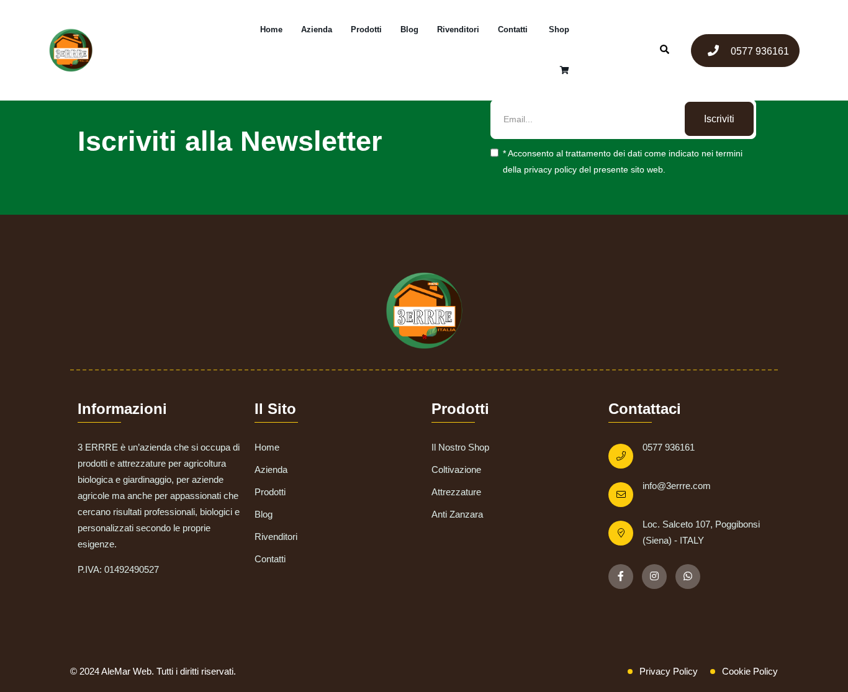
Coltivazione (456, 469)
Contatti (513, 29)
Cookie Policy (750, 671)
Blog (409, 29)
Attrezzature (456, 492)
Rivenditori (458, 29)
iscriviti (719, 119)
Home (271, 29)
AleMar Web (126, 671)
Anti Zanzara (457, 514)
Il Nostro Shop (460, 447)
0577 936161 (758, 51)
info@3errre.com (677, 485)
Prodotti (366, 29)
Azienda (316, 29)
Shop (559, 29)
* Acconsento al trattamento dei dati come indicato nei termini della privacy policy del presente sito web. (622, 161)
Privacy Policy (668, 671)
